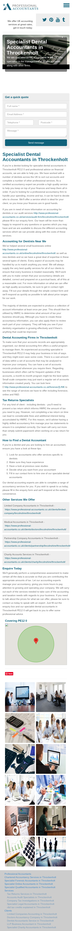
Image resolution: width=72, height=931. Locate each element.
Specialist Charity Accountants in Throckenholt (31, 927)
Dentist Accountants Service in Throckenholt (30, 920)
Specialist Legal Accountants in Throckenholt (30, 904)
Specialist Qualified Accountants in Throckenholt (30, 887)
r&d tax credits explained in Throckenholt (28, 907)
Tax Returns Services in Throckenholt (27, 894)
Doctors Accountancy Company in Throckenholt (32, 917)
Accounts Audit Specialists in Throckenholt (29, 897)
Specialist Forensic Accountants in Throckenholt (30, 880)
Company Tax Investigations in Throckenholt (30, 900)
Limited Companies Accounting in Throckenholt (32, 914)
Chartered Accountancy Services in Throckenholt (30, 877)
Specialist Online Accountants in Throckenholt (29, 884)
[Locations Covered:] (4, 5)
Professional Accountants (18, 874)
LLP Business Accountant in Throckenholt (29, 924)
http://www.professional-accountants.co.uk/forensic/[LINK (35, 387)
